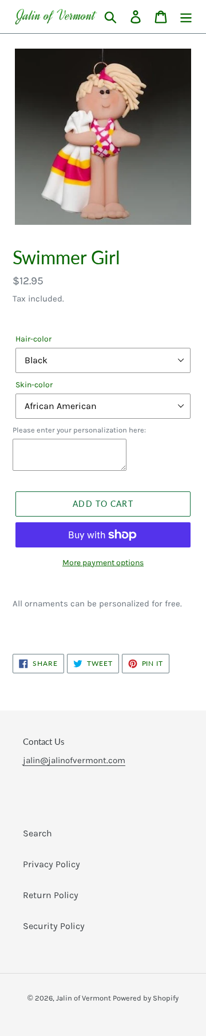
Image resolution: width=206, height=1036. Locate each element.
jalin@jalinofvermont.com (74, 760)
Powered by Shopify (146, 998)
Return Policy (50, 895)
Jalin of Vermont (84, 998)
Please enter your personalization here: (79, 430)
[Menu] (186, 16)
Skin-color (34, 385)
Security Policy (54, 925)
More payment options (103, 562)
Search (37, 833)
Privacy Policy (51, 864)
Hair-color (33, 339)
